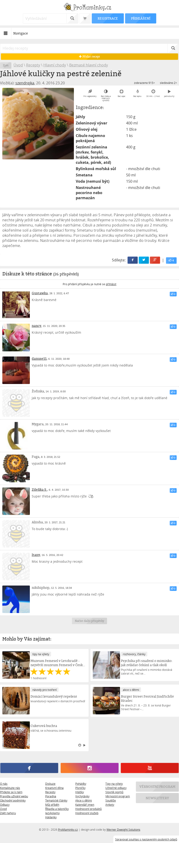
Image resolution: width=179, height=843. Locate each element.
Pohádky (80, 783)
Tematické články (56, 800)
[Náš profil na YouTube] (150, 768)
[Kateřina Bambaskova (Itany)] (16, 566)
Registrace (108, 18)
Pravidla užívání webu (14, 796)
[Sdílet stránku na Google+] (155, 260)
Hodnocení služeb (86, 813)
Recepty (33, 65)
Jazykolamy (52, 813)
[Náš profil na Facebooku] (29, 768)
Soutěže (110, 800)
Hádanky (51, 817)
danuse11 (39, 358)
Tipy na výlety (114, 783)
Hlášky (79, 792)
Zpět (6, 65)
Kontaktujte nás (10, 788)
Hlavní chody (54, 65)
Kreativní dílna (54, 788)
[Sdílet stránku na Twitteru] (144, 260)
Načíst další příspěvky (89, 621)
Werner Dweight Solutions (123, 829)
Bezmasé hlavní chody (88, 65)
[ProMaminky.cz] (89, 7)
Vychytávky (82, 796)
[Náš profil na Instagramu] (89, 768)
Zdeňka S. (39, 489)
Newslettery (157, 798)
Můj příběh (52, 804)
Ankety (109, 804)
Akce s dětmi (83, 800)
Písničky (80, 788)
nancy (36, 325)
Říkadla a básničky (57, 809)
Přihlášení (140, 18)
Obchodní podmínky (13, 800)
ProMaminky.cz (68, 829)
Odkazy (5, 804)
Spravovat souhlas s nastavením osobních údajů (146, 839)
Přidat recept (91, 56)
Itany (36, 554)
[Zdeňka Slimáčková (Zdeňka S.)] (16, 501)
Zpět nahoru (8, 813)
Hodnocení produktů (88, 809)
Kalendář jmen (84, 804)
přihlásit (111, 284)
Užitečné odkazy (116, 788)
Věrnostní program (117, 796)
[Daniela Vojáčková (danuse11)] (16, 370)
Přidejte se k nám (11, 792)
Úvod (18, 65)
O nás (3, 783)
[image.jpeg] (38, 123)
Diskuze (50, 783)
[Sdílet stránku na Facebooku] (132, 260)
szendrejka (24, 83)
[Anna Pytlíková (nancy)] (16, 337)
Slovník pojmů (114, 792)
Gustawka (40, 293)
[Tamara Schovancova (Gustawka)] (16, 305)
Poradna (50, 796)
